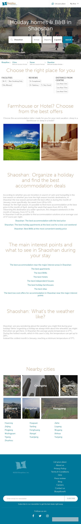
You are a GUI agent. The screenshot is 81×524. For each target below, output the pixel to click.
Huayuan (34, 423)
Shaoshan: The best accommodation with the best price (40, 220)
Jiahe (57, 423)
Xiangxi (33, 433)
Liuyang (58, 426)
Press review (60, 478)
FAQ (60, 475)
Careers (60, 485)
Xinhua (58, 433)
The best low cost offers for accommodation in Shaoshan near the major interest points (40, 294)
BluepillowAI (60, 491)
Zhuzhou (9, 440)
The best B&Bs (40, 273)
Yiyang (8, 437)
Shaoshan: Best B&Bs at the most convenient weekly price (40, 228)
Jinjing (8, 426)
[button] (33, 516)
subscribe (71, 498)
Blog (60, 481)
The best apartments (40, 269)
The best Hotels (40, 277)
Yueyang (58, 437)
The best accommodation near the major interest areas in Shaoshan (40, 265)
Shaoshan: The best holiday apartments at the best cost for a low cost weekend (40, 224)
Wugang (58, 430)
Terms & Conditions (60, 472)
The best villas (40, 289)
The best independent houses (40, 281)
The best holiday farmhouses (41, 285)
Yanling (33, 426)
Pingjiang (9, 430)
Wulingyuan (10, 433)
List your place (60, 462)
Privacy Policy (60, 468)
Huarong (9, 423)
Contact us (60, 488)
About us (60, 465)
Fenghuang (35, 430)
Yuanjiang (34, 437)
